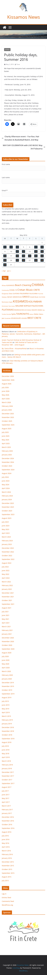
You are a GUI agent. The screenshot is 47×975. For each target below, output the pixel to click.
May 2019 (5, 709)
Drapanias (5, 294)
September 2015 (8, 873)
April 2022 (6, 578)
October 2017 (7, 780)
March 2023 (6, 537)
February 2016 (7, 854)
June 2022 (5, 570)
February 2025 (7, 451)
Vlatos (36, 314)
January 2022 (7, 589)
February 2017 (7, 809)
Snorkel (8, 314)
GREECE (26, 296)
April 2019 (6, 712)
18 (17, 256)
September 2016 (8, 828)
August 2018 (6, 742)
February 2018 (7, 765)
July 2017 (5, 791)
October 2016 (7, 824)
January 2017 (7, 813)
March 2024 (6, 492)
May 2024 (5, 484)
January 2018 (7, 768)
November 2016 (8, 821)
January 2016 (7, 858)
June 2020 (5, 660)
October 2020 (7, 645)
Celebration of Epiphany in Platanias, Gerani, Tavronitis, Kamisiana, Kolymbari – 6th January (23, 333)
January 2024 (7, 499)
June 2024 (5, 481)
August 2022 (6, 563)
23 (5, 260)
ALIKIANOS (10, 285)
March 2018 (6, 761)
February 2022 (7, 585)
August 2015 (6, 877)
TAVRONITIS (22, 313)
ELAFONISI (16, 294)
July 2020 (5, 656)
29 (42, 260)
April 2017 (6, 802)
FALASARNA (24, 293)
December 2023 (8, 503)
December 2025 (8, 414)
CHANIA (38, 284)
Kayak (10, 302)
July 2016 (5, 836)
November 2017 (8, 776)
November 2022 (8, 552)
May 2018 (5, 753)
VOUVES (24, 318)
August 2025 (6, 428)
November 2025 (8, 417)
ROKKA (40, 310)
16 (5, 256)
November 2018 (8, 731)
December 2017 (8, 772)
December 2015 (8, 862)
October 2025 (7, 421)
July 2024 (5, 477)
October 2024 (7, 466)
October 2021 (7, 600)
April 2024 (6, 488)
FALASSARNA (33, 294)
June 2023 (5, 526)
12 (23, 251)
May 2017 (5, 798)
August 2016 (6, 832)
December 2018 (8, 727)
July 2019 (5, 701)
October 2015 (7, 869)
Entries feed (6, 897)
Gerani (9, 297)
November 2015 (8, 866)
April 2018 (6, 757)
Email (4, 190)
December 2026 (8, 376)
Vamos (31, 314)
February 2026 (7, 406)
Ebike (10, 293)
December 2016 (8, 817)
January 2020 (7, 679)
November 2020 (8, 641)
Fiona (18, 64)
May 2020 (5, 664)
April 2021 (6, 623)
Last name (6, 177)
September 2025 (8, 425)
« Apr (4, 271)
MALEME (19, 306)
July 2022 (5, 567)
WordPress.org (7, 905)
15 (42, 251)
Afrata (4, 285)
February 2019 (7, 720)
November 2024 (8, 462)
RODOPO (34, 310)
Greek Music (34, 297)
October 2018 (7, 735)
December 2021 (8, 593)
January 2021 (7, 634)
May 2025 (5, 440)
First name (6, 164)
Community (5, 290)
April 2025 (6, 443)
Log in (4, 894)
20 (30, 256)
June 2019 (5, 705)
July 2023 (5, 522)
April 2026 (6, 399)
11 (17, 251)
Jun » (9, 271)
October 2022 (7, 555)
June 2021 (5, 615)
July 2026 (5, 387)
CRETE (36, 289)
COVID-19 (13, 290)
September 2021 (8, 604)
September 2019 (8, 694)
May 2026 (5, 395)
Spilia (13, 314)
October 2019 (7, 690)
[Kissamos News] (4, 27)
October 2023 (7, 511)
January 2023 (7, 544)
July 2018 (5, 746)
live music (12, 306)
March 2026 (6, 402)
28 (36, 260)
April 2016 (6, 847)
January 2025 (7, 455)
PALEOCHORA (37, 306)
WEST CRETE (34, 317)
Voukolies (8, 318)
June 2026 (5, 391)
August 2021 (6, 608)
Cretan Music (25, 289)
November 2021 (8, 597)
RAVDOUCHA (19, 310)
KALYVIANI (42, 297)
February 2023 (7, 541)
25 (17, 260)
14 (36, 251)
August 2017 (6, 787)
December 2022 (8, 548)
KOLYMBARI (35, 301)
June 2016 (5, 839)
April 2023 (6, 533)
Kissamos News (23, 17)
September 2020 (8, 649)
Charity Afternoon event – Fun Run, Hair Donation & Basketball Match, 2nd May (22, 138)
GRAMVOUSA (17, 297)
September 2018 (8, 739)
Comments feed (8, 901)
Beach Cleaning (23, 285)
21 (36, 256)
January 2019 (7, 724)
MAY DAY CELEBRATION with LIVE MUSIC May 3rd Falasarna (22, 147)
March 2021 (6, 626)
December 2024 (8, 458)
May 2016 (5, 843)
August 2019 (6, 697)
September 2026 (8, 380)
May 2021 (5, 619)
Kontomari (5, 306)
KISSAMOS (20, 301)
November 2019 (8, 686)
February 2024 (7, 496)
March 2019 (6, 716)
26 (23, 260)
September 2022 (8, 559)
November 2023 (8, 507)
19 (23, 256)
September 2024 (8, 470)
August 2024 (6, 473)
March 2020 (6, 671)
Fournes (40, 293)
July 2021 (5, 611)
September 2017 (8, 783)
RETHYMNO (27, 310)
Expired (7, 49)
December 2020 (8, 638)
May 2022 (5, 574)
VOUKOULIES (16, 318)
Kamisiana (5, 302)
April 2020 (6, 668)
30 (5, 265)
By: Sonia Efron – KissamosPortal (14, 348)
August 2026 (6, 384)
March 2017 (6, 806)
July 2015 (5, 880)
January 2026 (7, 410)
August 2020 (6, 653)
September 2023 (8, 514)
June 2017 (5, 795)
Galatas (4, 297)
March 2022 (6, 582)
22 (42, 256)
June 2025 (5, 436)
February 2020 (7, 675)
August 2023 (6, 518)
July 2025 (5, 432)
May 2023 (5, 529)
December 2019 (8, 682)
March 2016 (6, 851)
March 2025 (6, 447)
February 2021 (7, 630)
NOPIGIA (27, 306)
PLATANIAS (8, 309)
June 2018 (5, 750)
